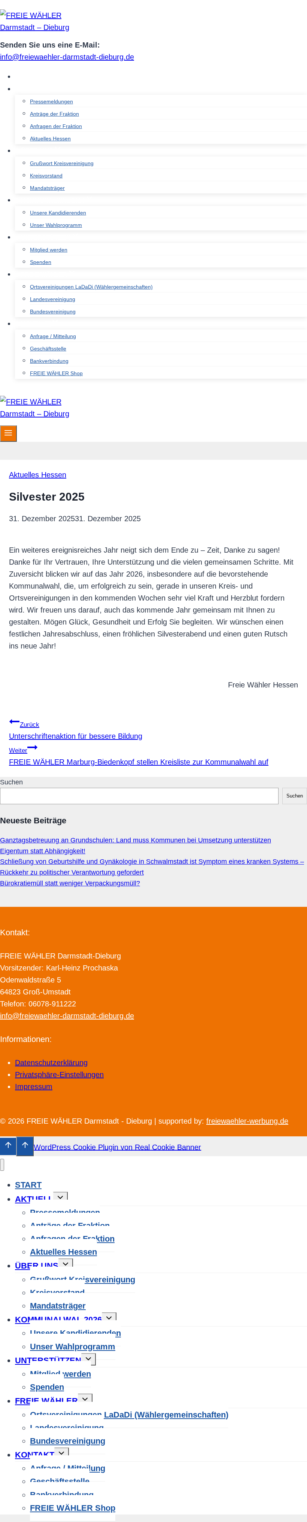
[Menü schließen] (2, 1165)
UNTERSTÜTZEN (48, 1360)
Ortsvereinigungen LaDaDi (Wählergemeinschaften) (91, 287)
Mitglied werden (48, 250)
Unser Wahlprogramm (56, 225)
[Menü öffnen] (8, 433)
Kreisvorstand (46, 176)
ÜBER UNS (36, 1265)
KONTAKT (34, 1454)
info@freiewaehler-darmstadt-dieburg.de (67, 57)
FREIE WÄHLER (46, 1401)
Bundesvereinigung (53, 312)
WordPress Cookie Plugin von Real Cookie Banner (117, 1147)
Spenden (40, 262)
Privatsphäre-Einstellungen (59, 1074)
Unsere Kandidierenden (58, 213)
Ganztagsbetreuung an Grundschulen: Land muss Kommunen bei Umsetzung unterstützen (135, 840)
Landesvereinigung (52, 299)
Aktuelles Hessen (50, 139)
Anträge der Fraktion (54, 114)
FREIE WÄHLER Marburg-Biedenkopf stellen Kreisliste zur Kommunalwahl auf (138, 756)
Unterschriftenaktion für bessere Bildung (75, 730)
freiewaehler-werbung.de (247, 1121)
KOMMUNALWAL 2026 (58, 1319)
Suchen (11, 782)
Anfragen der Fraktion (56, 126)
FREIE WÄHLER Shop (56, 373)
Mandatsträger (47, 188)
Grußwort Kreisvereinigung (62, 163)
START (31, 77)
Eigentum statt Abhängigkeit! (42, 851)
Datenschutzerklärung (51, 1062)
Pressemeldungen (51, 101)
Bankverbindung (49, 361)
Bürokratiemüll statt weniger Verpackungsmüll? (70, 883)
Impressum (33, 1086)
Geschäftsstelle (48, 349)
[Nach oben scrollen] (8, 1146)
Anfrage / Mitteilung (53, 336)
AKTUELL (34, 1199)
